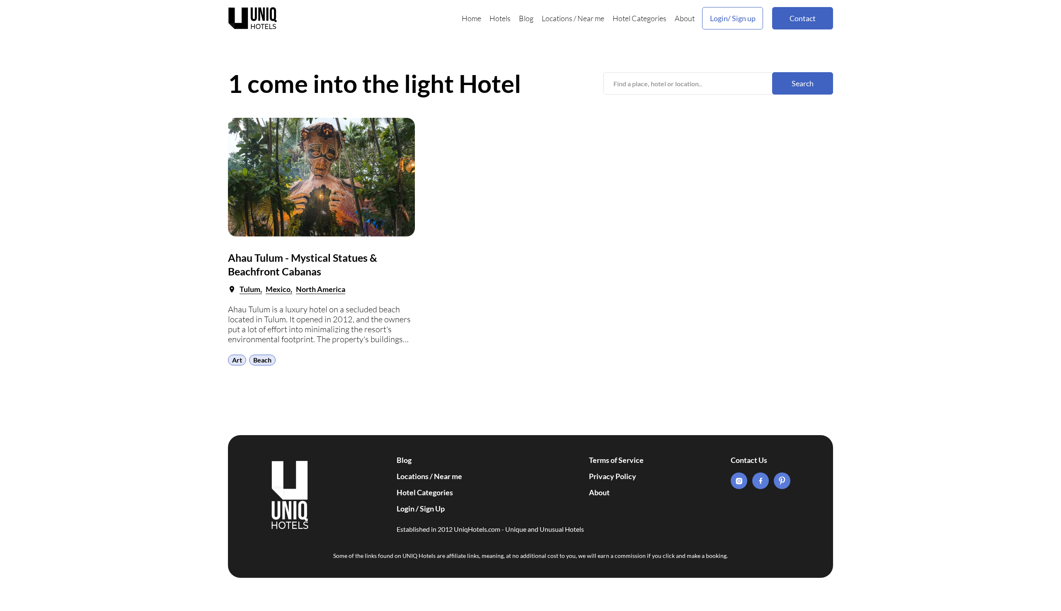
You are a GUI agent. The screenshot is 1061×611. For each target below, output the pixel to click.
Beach (262, 360)
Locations (557, 18)
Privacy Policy (612, 476)
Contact (803, 18)
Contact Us (749, 460)
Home (471, 18)
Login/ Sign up (733, 18)
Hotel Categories (639, 18)
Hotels (500, 18)
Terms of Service (616, 460)
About (685, 18)
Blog (526, 18)
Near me (590, 18)
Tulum (250, 289)
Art (237, 360)
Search (803, 83)
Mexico (278, 289)
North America (320, 289)
